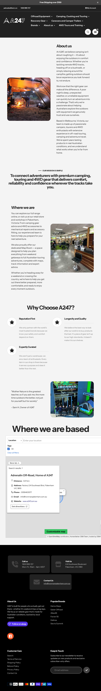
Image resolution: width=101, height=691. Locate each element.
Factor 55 (54, 616)
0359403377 (26, 492)
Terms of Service (14, 659)
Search (10, 655)
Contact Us (12, 673)
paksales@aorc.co (10, 8)
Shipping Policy (14, 662)
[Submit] (86, 670)
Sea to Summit (56, 623)
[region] (33, 492)
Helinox (53, 620)
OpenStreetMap (54, 536)
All (12, 449)
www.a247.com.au (30, 501)
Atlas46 (53, 613)
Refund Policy (13, 666)
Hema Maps (55, 606)
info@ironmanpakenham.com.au (33, 497)
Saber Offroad (56, 609)
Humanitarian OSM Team (79, 536)
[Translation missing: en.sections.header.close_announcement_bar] (97, 2)
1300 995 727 (25, 8)
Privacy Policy (13, 669)
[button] (63, 490)
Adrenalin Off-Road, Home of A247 (32, 475)
